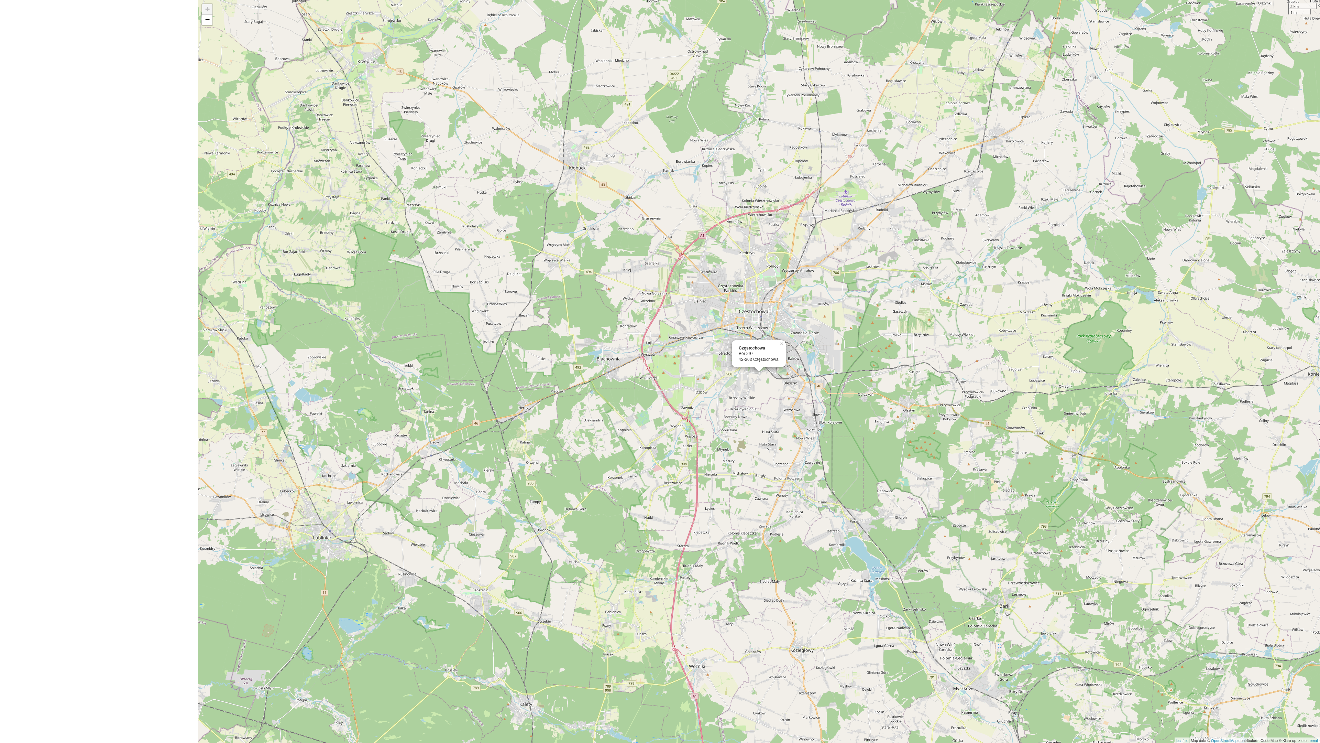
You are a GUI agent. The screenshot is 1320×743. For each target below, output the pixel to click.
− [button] (207, 19)
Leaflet (1182, 740)
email (1314, 740)
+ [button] (207, 9)
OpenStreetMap (1224, 740)
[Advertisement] (99, 371)
